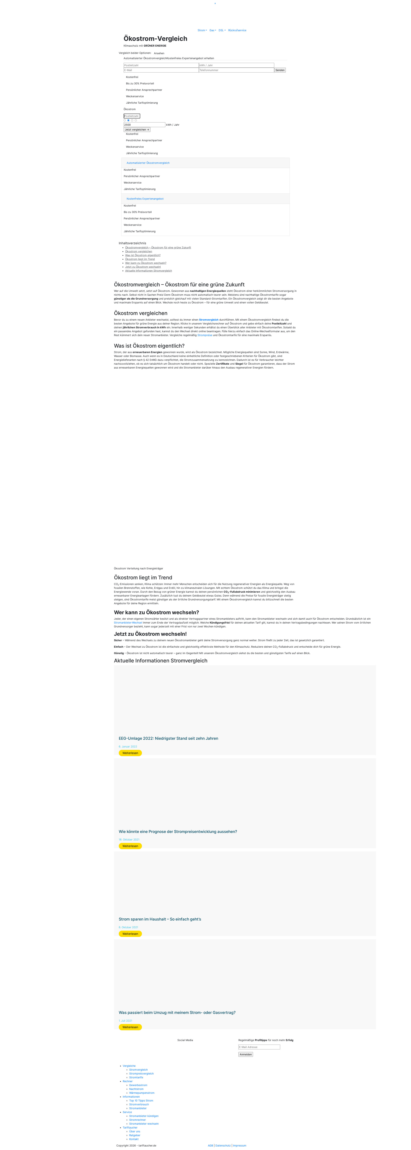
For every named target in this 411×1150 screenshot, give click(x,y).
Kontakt (134, 1139)
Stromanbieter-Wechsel (128, 622)
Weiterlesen (130, 753)
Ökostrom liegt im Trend (140, 259)
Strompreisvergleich (141, 1073)
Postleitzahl (130, 115)
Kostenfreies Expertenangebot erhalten (190, 58)
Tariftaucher (130, 1127)
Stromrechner (137, 1119)
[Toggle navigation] (120, 3)
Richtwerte (129, 120)
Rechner (128, 1081)
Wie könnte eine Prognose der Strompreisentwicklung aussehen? (178, 831)
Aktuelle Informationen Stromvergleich (148, 270)
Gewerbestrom (138, 1085)
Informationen (131, 1096)
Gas (212, 30)
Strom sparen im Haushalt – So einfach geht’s (160, 919)
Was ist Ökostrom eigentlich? (143, 255)
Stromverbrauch (132, 124)
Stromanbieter (138, 1108)
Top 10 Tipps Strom (141, 1100)
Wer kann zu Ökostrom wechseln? (145, 263)
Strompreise (204, 335)
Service (127, 1112)
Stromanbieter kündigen (143, 1116)
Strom (201, 30)
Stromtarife (136, 1077)
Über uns (134, 1131)
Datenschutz (223, 1145)
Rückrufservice (237, 30)
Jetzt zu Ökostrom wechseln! (143, 266)
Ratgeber (134, 1135)
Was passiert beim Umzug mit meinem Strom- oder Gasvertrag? (177, 1012)
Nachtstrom (136, 1089)
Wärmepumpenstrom (141, 1092)
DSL (221, 30)
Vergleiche (129, 1065)
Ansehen (159, 53)
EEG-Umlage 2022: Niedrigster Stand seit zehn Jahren (168, 738)
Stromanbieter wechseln (144, 1123)
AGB (210, 1145)
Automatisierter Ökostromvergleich (145, 58)
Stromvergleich (209, 319)
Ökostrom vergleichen (138, 251)
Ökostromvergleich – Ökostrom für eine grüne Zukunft (158, 247)
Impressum (239, 1145)
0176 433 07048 (261, 5)
